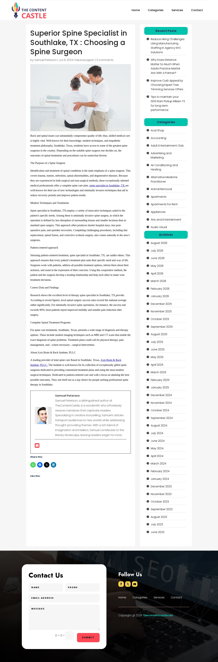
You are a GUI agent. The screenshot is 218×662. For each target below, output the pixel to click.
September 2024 (162, 418)
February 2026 (160, 289)
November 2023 (161, 494)
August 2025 (159, 334)
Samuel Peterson (45, 60)
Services (177, 10)
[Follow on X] (128, 584)
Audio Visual (159, 227)
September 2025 (162, 327)
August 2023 (159, 517)
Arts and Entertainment (166, 220)
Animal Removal (161, 189)
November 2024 (161, 403)
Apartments (158, 197)
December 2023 (161, 486)
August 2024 (159, 425)
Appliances (158, 212)
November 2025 (161, 311)
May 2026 (157, 266)
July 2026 (157, 251)
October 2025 (160, 319)
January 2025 (160, 387)
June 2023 (157, 532)
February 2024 (160, 471)
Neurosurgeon (84, 60)
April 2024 (157, 456)
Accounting (158, 138)
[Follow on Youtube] (134, 584)
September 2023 (162, 509)
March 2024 (158, 463)
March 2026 (158, 281)
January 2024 (160, 479)
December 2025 (161, 304)
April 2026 (157, 273)
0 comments (105, 60)
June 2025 (158, 349)
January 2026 (160, 296)
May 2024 (157, 448)
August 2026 (159, 243)
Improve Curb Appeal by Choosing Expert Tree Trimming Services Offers (167, 85)
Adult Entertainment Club (167, 146)
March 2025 (158, 372)
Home (136, 10)
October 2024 (160, 410)
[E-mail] (37, 446)
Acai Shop (157, 130)
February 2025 (160, 380)
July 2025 (157, 342)
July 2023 (157, 524)
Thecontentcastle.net (158, 615)
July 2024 (157, 433)
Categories (156, 10)
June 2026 (158, 258)
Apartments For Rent (164, 204)
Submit (88, 637)
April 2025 (157, 365)
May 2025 (157, 357)
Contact (197, 10)
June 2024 (158, 441)
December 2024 (161, 395)
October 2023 (160, 502)
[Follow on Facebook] (121, 584)
